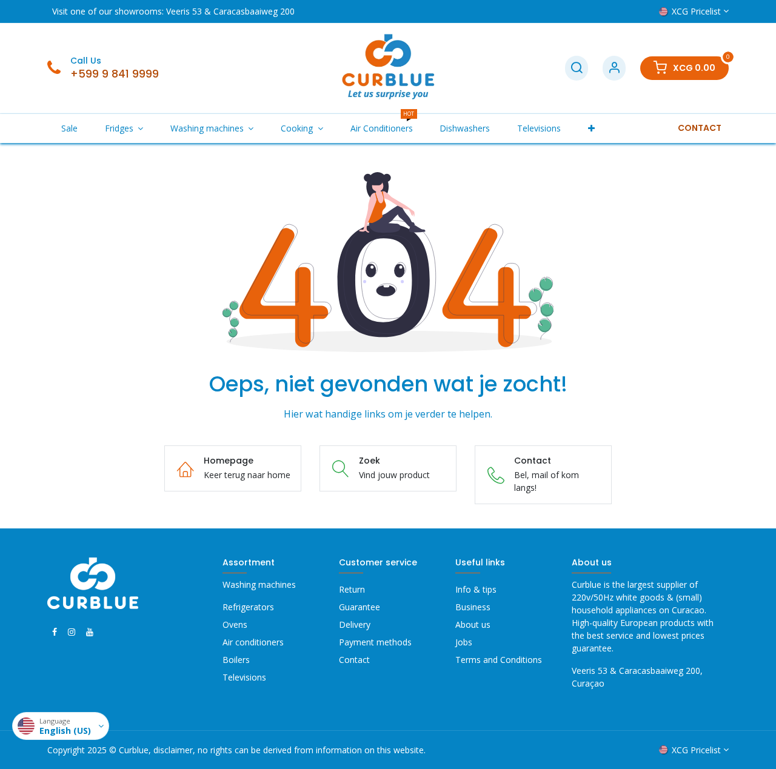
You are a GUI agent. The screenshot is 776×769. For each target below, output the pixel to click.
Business (472, 607)
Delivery (354, 624)
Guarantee (359, 607)
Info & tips (476, 589)
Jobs (463, 642)
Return (352, 589)
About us (472, 624)
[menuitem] (69, 128)
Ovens (234, 624)
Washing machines (259, 584)
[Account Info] (614, 68)
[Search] (576, 68)
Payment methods (375, 642)
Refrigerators (248, 607)
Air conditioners (253, 642)
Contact (354, 659)
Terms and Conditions (499, 659)
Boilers (236, 659)
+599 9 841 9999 (114, 74)
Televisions (244, 677)
